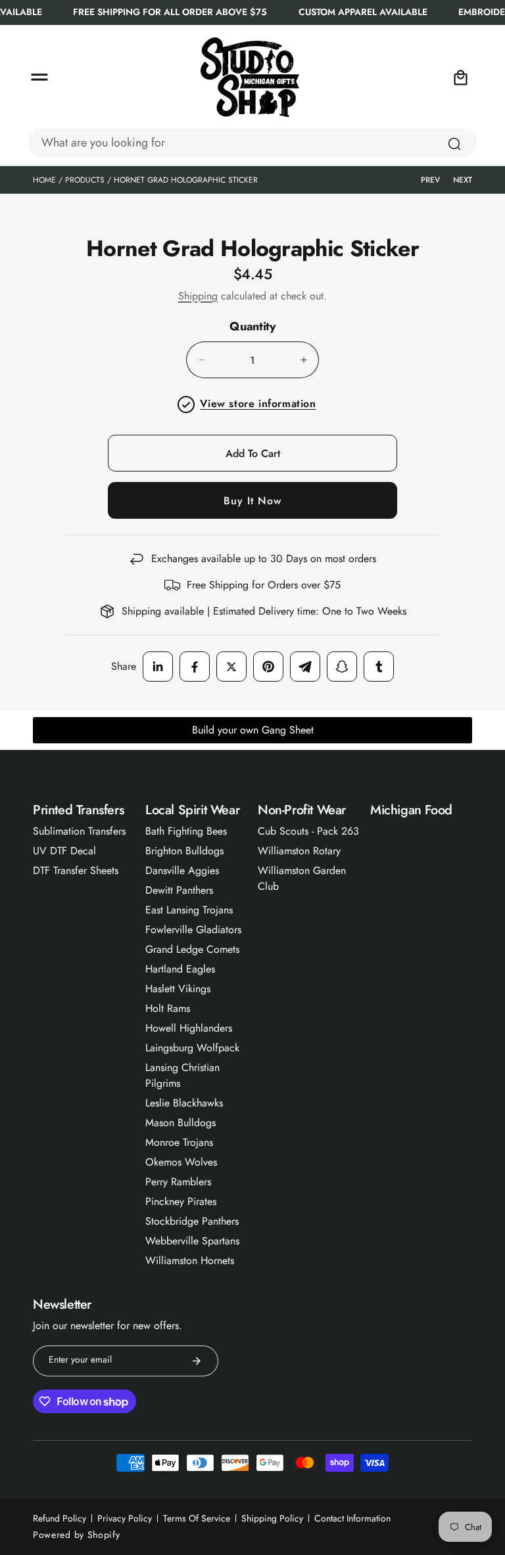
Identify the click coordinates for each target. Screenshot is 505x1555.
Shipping (198, 295)
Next (462, 180)
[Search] (454, 143)
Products (85, 180)
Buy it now (252, 500)
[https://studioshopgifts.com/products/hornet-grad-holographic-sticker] (157, 666)
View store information (258, 403)
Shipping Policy (272, 1518)
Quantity (252, 327)
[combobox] (252, 143)
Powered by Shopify (76, 1534)
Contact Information (352, 1518)
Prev (430, 180)
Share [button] (123, 666)
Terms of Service (196, 1518)
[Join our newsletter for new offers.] (196, 1361)
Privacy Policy (124, 1518)
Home (44, 180)
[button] (39, 77)
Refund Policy (59, 1518)
